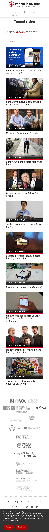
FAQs (17, 502)
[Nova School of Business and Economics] (41, 409)
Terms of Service (27, 502)
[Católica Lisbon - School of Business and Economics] (24, 488)
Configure (21, 527)
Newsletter (8, 502)
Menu (34, 14)
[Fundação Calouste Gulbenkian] (24, 445)
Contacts (14, 507)
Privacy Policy (39, 502)
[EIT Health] (24, 428)
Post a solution (5, 14)
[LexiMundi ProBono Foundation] (24, 471)
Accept (8, 527)
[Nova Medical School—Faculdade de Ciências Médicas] (24, 401)
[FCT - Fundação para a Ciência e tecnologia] (24, 437)
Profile (24, 14)
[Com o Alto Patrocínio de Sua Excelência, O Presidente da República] (24, 418)
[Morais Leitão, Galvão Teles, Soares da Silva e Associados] (24, 480)
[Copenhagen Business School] (16, 409)
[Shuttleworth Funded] (24, 463)
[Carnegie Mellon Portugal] (24, 454)
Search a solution (15, 14)
